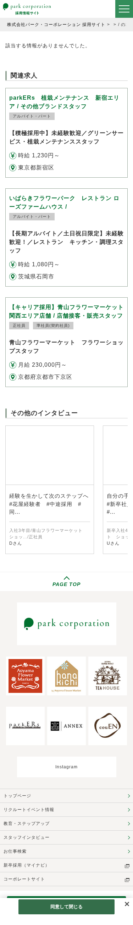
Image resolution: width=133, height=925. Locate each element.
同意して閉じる (66, 906)
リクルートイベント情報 (29, 809)
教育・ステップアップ (27, 823)
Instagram (66, 766)
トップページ (17, 795)
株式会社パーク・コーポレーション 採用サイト (56, 24)
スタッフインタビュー (27, 837)
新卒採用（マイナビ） (27, 865)
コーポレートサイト (24, 879)
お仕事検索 (15, 851)
